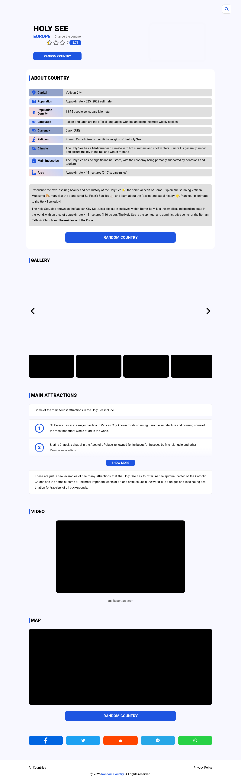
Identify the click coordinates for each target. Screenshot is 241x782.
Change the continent (69, 36)
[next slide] (207, 311)
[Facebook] (46, 740)
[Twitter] (83, 740)
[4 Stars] (56, 42)
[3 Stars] (49, 42)
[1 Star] (36, 42)
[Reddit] (120, 740)
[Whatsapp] (195, 740)
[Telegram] (158, 740)
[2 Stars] (43, 42)
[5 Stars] (62, 42)
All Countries (37, 767)
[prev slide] (33, 311)
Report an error (123, 601)
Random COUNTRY (57, 56)
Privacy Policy (203, 767)
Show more (120, 463)
